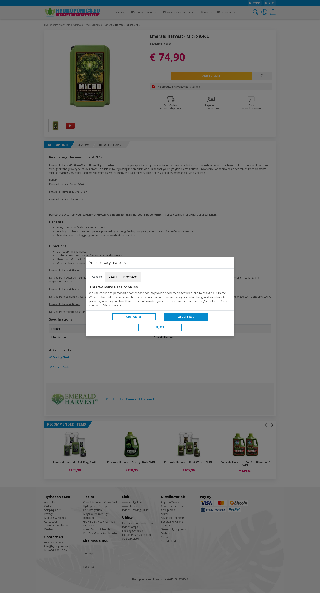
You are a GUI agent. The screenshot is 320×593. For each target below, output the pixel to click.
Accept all (186, 316)
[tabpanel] (160, 296)
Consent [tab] (97, 276)
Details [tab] (113, 276)
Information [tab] (130, 276)
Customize (133, 316)
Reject (159, 327)
